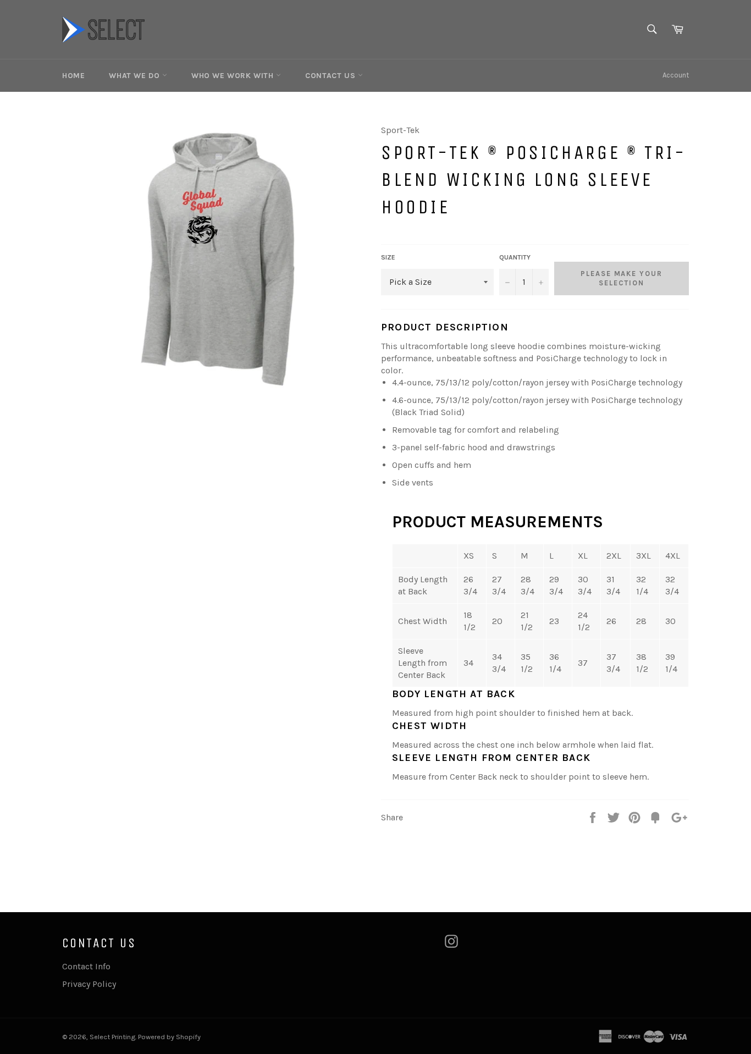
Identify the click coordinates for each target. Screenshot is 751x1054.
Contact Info (86, 966)
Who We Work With (233, 75)
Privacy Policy (89, 984)
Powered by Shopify (169, 1037)
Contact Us (331, 75)
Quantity (515, 257)
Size (388, 257)
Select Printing (112, 1037)
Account (675, 75)
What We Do (135, 75)
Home (73, 75)
